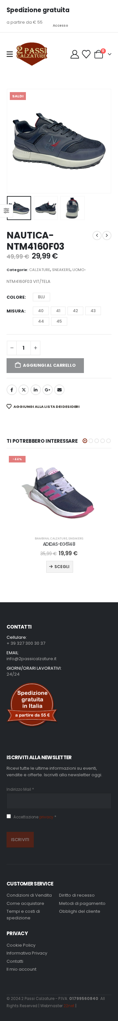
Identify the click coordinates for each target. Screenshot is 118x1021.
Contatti (15, 961)
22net (69, 1006)
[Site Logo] (31, 54)
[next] (106, 235)
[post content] (59, 492)
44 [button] (41, 321)
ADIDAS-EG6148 (59, 544)
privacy (46, 817)
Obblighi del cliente (79, 911)
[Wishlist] (86, 54)
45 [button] (59, 321)
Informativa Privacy (27, 953)
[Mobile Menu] (10, 54)
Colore (16, 297)
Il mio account (21, 969)
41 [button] (58, 310)
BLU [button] (41, 297)
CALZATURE (39, 269)
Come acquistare (25, 903)
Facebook (12, 390)
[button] (15, 141)
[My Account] (75, 54)
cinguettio (23, 390)
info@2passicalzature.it (31, 659)
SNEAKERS (61, 269)
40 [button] (41, 310)
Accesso (60, 25)
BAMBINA (42, 538)
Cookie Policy (21, 945)
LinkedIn (35, 390)
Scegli (61, 566)
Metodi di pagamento (82, 903)
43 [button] (93, 310)
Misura (15, 311)
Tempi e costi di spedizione (23, 914)
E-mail (59, 390)
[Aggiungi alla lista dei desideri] (100, 464)
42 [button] (75, 310)
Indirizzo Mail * (20, 789)
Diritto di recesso (77, 895)
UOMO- (79, 269)
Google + (47, 390)
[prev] (97, 235)
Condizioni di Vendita (29, 895)
